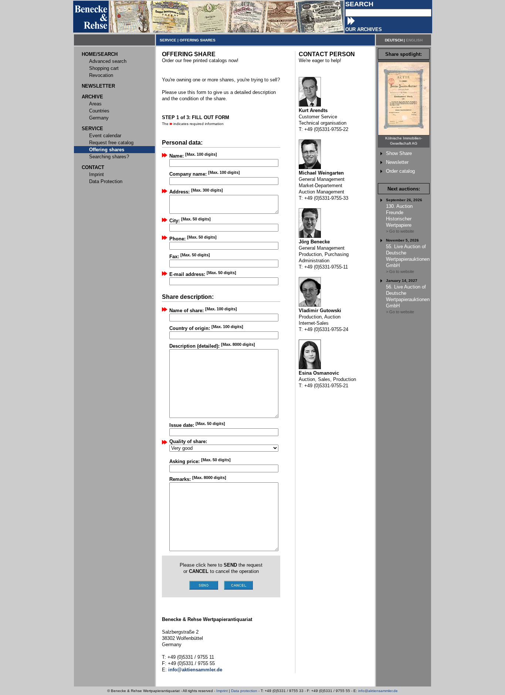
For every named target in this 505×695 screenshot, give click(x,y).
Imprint (222, 691)
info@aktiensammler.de (378, 691)
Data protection (244, 691)
